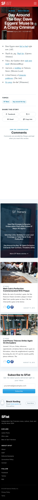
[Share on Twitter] (8, 307)
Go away (8, 82)
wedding (18, 68)
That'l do (20, 53)
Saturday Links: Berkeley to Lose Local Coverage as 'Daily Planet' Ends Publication (19, 237)
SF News (12, 11)
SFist (5, 417)
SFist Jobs (4, 436)
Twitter (3, 476)
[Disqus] (19, 171)
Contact (4, 463)
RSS (2, 479)
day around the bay (19, 101)
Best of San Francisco (8, 439)
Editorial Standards (7, 456)
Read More (30, 403)
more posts (14, 404)
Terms (3, 496)
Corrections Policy (7, 459)
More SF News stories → (19, 254)
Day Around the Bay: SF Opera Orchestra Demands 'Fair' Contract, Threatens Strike (19, 246)
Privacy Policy (5, 492)
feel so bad (24, 46)
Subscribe (19, 391)
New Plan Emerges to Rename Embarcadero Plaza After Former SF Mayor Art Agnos (19, 226)
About (3, 449)
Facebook (4, 472)
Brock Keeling (23, 11)
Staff (3, 453)
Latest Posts (5, 433)
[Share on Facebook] (12, 307)
